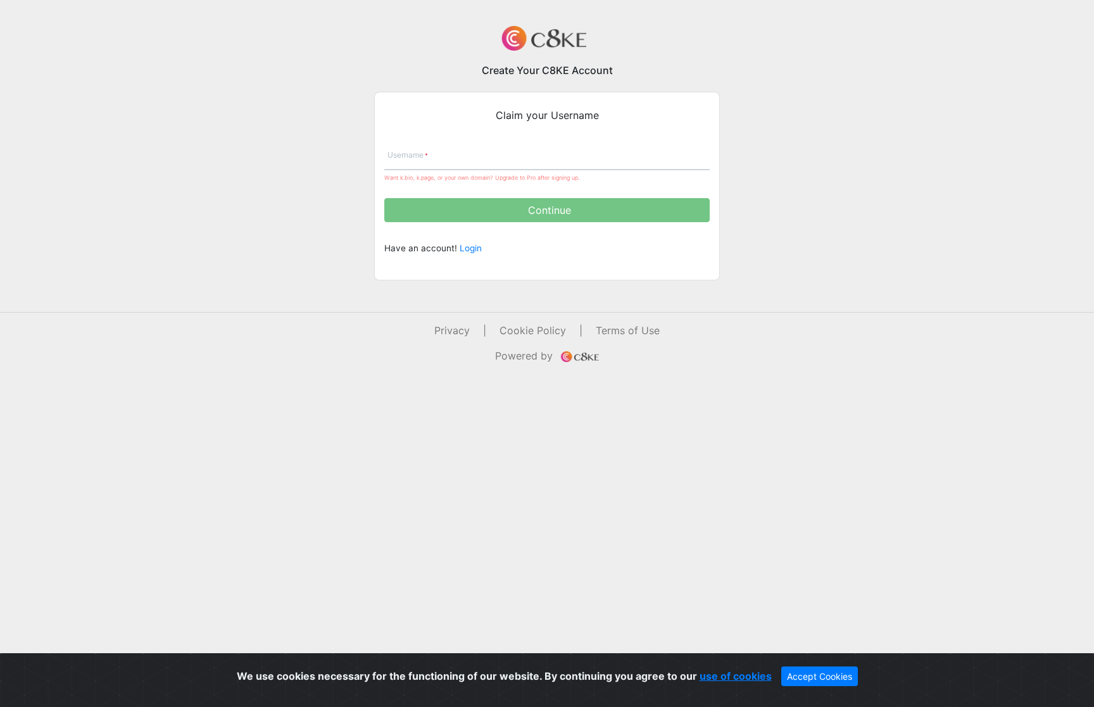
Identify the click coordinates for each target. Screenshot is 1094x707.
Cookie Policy (533, 330)
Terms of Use (628, 330)
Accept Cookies (819, 676)
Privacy (452, 330)
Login (471, 248)
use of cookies (736, 676)
